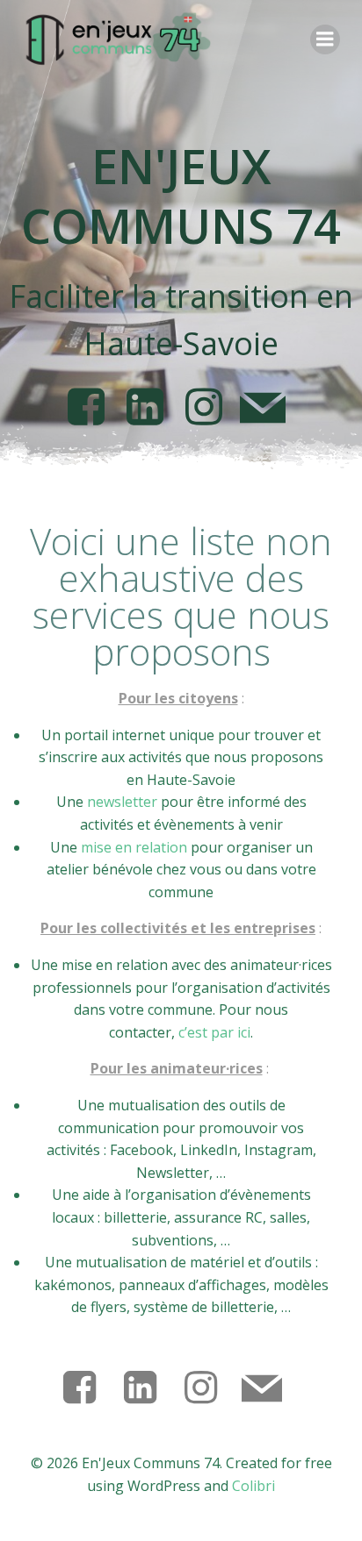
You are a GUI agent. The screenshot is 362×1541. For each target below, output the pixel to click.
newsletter (122, 801)
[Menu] (325, 39)
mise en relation (134, 847)
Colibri (253, 1485)
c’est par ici (214, 1032)
